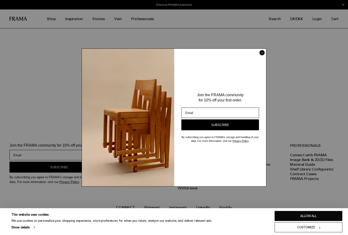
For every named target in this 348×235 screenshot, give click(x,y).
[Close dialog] (262, 52)
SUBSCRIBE (220, 125)
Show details (20, 227)
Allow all (308, 216)
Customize (306, 227)
